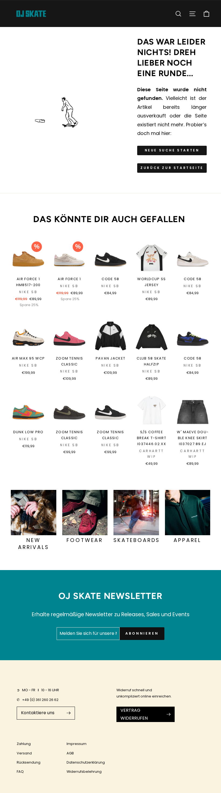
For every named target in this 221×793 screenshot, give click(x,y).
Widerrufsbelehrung (84, 771)
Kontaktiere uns (37, 713)
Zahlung (24, 743)
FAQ (20, 771)
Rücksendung (28, 762)
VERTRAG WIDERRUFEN (134, 714)
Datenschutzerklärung (86, 762)
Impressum (77, 743)
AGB (70, 753)
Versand (24, 753)
